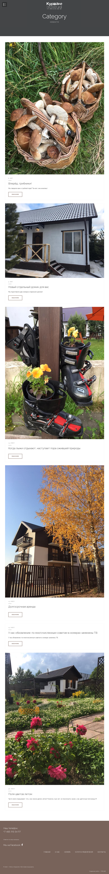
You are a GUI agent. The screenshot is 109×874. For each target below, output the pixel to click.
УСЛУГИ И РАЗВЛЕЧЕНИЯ (84, 852)
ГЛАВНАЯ (47, 852)
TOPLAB (103, 871)
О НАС (57, 852)
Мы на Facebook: (12, 845)
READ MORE (15, 194)
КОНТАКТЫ (102, 852)
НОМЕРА (67, 852)
